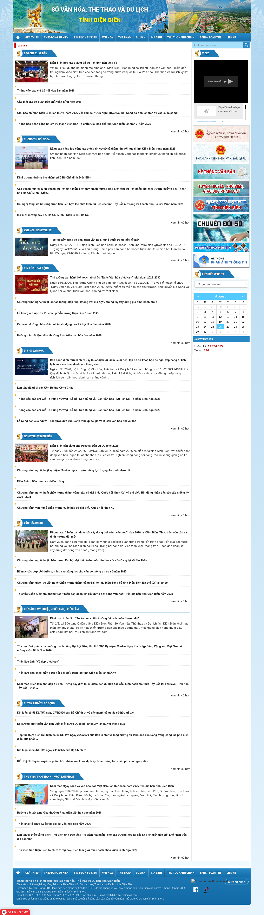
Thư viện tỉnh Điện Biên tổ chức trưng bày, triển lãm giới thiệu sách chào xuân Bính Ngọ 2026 (77, 850)
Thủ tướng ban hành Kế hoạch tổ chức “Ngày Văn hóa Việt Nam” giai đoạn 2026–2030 (105, 277)
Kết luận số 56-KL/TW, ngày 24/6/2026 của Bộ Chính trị (51, 750)
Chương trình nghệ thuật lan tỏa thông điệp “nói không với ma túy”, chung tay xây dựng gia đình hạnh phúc (87, 301)
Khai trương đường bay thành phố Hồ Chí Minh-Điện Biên (54, 177)
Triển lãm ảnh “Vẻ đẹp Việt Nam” (38, 661)
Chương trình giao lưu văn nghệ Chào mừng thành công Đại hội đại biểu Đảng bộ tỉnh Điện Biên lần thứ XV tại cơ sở (92, 582)
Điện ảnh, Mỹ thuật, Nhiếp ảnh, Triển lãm (51, 609)
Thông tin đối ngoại (37, 139)
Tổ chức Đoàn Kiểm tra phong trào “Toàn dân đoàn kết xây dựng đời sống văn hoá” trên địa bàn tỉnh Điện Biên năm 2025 (95, 593)
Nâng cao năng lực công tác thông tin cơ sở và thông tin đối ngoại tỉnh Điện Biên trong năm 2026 (112, 148)
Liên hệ (231, 37)
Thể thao (124, 37)
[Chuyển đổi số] (221, 227)
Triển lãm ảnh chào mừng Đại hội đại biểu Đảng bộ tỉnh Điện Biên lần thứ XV (66, 672)
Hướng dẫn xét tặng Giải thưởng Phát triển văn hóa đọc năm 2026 (59, 335)
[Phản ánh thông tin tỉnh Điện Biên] (221, 260)
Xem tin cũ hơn (180, 131)
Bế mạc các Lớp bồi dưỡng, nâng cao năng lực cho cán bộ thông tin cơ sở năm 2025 (71, 571)
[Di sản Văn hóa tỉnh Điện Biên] (221, 247)
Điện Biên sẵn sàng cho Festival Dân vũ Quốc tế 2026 (84, 445)
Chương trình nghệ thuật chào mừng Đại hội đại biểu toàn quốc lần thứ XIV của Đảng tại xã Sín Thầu (82, 560)
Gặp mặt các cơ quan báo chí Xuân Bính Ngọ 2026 (49, 101)
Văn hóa (107, 37)
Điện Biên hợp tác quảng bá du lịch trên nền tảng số (83, 62)
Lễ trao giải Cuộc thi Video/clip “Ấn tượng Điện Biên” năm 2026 (58, 313)
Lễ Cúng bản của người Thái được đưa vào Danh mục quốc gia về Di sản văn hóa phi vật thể (76, 420)
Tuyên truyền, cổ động (39, 703)
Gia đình (156, 37)
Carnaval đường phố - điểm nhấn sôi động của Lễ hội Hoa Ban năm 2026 (64, 324)
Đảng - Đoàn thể (210, 37)
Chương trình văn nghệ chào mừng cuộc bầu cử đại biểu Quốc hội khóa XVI (66, 507)
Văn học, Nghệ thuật (37, 230)
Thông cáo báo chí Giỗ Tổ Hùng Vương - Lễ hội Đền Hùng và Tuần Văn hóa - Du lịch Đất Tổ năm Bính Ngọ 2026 (88, 398)
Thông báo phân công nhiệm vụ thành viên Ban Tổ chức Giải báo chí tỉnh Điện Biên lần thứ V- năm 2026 (84, 123)
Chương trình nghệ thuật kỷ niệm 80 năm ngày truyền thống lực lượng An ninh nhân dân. (74, 470)
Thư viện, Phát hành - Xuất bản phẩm (48, 776)
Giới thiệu (32, 37)
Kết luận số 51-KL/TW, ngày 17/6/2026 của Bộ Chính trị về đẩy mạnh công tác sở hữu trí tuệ (75, 712)
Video (205, 53)
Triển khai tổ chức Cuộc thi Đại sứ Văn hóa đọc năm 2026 (54, 823)
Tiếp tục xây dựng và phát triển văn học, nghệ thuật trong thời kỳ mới (94, 239)
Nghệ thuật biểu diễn (37, 436)
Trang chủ (18, 37)
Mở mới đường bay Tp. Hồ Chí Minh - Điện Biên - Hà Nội (53, 215)
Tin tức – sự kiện (85, 37)
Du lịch (141, 37)
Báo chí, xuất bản (35, 53)
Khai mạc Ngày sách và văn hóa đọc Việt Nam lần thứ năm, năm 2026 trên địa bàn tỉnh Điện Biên (112, 786)
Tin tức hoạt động (36, 268)
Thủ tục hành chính (180, 37)
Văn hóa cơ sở (33, 523)
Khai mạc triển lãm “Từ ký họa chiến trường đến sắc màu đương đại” (95, 618)
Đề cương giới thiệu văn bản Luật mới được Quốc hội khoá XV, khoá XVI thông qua (71, 723)
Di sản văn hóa (33, 350)
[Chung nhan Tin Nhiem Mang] (212, 881)
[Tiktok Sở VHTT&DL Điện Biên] (206, 889)
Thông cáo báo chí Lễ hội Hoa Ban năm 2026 (45, 90)
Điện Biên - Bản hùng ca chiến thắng (40, 481)
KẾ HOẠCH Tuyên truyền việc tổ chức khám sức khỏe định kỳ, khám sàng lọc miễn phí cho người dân (82, 761)
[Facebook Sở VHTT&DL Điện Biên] (196, 889)
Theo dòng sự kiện (56, 37)
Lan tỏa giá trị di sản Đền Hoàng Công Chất (45, 387)
